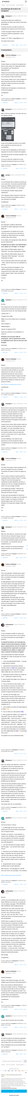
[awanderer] (2, 300)
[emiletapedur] (2, 625)
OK (14, 1091)
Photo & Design (10, 5)
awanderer (8, 300)
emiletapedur (9, 624)
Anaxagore (8, 16)
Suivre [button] (13, 45)
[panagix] (2, 175)
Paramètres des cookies (14, 1095)
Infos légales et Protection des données (9, 1088)
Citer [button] (21, 45)
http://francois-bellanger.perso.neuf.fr (11, 384)
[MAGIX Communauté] (5, 1)
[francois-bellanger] (2, 55)
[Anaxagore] (2, 16)
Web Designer (20, 5)
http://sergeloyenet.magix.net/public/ (11, 875)
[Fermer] (26, 1072)
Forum (3, 5)
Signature (5, 45)
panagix (7, 175)
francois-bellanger (11, 55)
